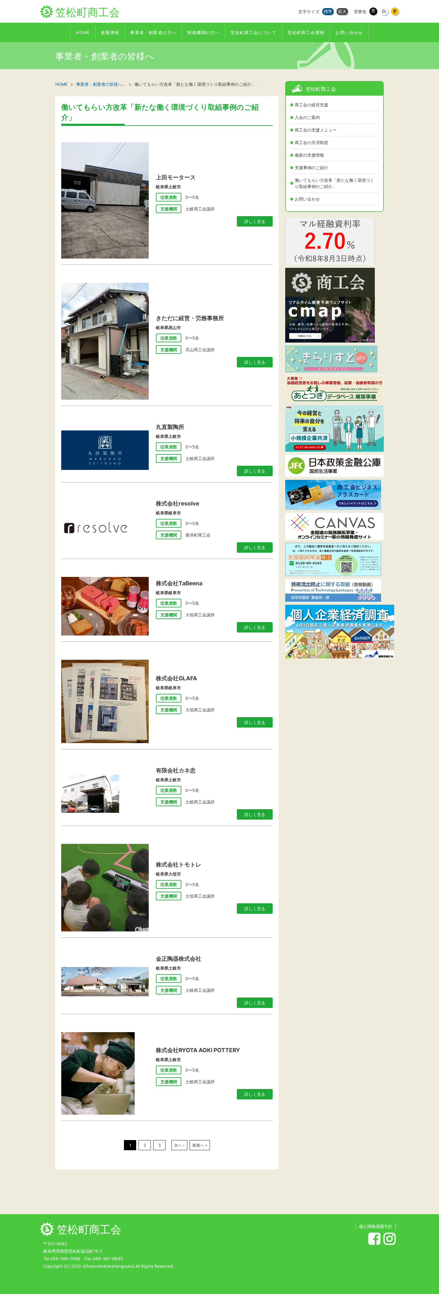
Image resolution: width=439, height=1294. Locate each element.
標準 (328, 11)
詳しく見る (254, 221)
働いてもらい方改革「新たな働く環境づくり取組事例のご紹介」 (334, 183)
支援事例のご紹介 (311, 167)
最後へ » (199, 1145)
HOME (61, 84)
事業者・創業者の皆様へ (99, 84)
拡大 (342, 11)
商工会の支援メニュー (316, 129)
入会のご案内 (307, 117)
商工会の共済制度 (311, 142)
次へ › (179, 1145)
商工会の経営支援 (311, 104)
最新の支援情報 (309, 155)
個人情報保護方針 (375, 1226)
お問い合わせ (307, 198)
